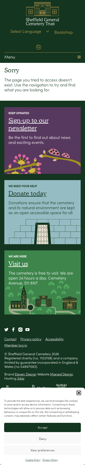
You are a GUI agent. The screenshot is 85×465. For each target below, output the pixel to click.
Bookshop (63, 32)
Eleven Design (26, 374)
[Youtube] (27, 330)
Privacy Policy (50, 459)
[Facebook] (13, 330)
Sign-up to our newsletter (28, 123)
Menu (9, 57)
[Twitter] (6, 330)
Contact (10, 339)
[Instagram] (20, 330)
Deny (42, 439)
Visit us (18, 263)
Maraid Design (61, 374)
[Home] (42, 14)
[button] (79, 393)
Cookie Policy (32, 459)
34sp (20, 378)
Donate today (27, 193)
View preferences (42, 450)
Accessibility (54, 339)
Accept (42, 427)
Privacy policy (30, 339)
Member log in (15, 345)
